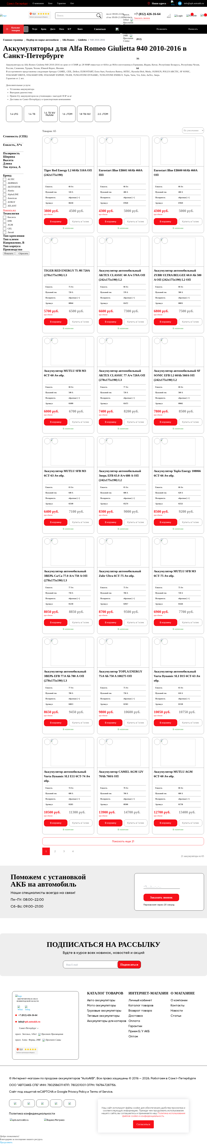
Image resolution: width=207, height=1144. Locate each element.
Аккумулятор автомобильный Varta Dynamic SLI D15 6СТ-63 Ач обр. (177, 676)
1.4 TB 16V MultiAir (49, 113)
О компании (38, 3)
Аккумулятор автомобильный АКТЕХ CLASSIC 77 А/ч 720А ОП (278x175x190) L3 (122, 375)
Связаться (100, 29)
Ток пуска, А (11, 167)
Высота (8, 160)
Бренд (7, 175)
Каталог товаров (15, 28)
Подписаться (129, 964)
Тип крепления (13, 235)
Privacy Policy (77, 1091)
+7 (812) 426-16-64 (147, 14)
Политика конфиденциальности (32, 1113)
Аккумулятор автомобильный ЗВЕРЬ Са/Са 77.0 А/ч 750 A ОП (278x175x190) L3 (65, 575)
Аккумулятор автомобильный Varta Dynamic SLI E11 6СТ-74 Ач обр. (67, 776)
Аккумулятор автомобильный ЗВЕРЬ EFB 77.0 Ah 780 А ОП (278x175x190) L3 (65, 676)
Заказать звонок (161, 897)
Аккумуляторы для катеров (106, 1021)
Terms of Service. (101, 1091)
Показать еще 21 (123, 841)
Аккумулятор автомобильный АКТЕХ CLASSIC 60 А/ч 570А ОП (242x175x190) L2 (122, 275)
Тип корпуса (11, 246)
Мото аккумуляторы (101, 1005)
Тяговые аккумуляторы (103, 1015)
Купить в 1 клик (80, 221)
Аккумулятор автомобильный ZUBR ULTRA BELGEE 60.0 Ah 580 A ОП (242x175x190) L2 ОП (177, 275)
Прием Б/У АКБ (139, 1031)
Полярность (11, 153)
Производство (12, 249)
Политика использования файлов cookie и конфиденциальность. (153, 1114)
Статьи (176, 1015)
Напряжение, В (13, 242)
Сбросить (23, 253)
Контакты (177, 1005)
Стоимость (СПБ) (15, 136)
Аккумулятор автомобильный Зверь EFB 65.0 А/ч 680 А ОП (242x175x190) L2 (120, 475)
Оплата (134, 1021)
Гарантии (61, 3)
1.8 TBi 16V (85, 114)
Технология (11, 213)
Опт (72, 3)
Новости (177, 1010)
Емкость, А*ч (12, 144)
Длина (7, 163)
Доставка (136, 1015)
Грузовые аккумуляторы (104, 1010)
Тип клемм (10, 239)
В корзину (55, 221)
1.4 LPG (14, 114)
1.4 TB (32, 114)
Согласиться (143, 1124)
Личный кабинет (140, 1000)
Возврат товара (140, 1010)
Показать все (9, 210)
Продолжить (6, 1142)
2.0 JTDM (103, 114)
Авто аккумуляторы (101, 1000)
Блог (50, 3)
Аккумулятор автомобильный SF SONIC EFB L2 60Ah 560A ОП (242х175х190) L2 (177, 375)
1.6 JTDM (67, 114)
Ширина (9, 156)
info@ (29, 1021)
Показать (8, 253)
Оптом (133, 1036)
